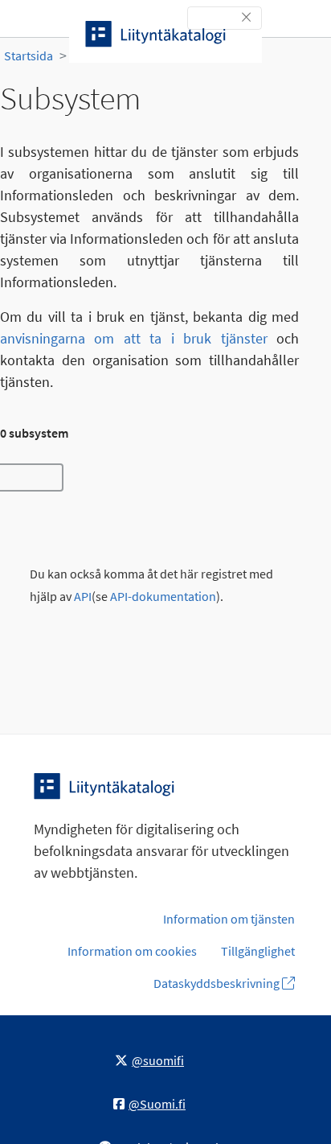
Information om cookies (132, 951)
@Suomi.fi (157, 1104)
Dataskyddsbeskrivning (217, 983)
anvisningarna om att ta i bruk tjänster (134, 338)
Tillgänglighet (258, 951)
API (83, 596)
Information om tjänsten (229, 919)
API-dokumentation (163, 596)
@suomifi (158, 1060)
